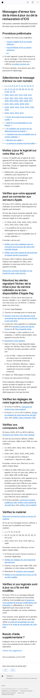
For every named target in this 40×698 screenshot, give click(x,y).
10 (17, 86)
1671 (31, 101)
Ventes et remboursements (9, 693)
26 (14, 89)
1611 (30, 98)
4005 (7, 113)
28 (20, 89)
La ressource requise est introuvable (20, 143)
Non (13, 670)
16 (30, 86)
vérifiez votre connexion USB (24, 418)
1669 (26, 101)
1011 (16, 95)
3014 (22, 107)
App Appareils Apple (23, 329)
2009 (27, 104)
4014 (17, 113)
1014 (25, 95)
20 (5, 89)
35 (29, 89)
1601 (11, 98)
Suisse (3, 685)
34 (26, 89)
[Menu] (37, 2)
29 (23, 89)
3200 (7, 110)
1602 (16, 98)
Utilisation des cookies (8, 694)
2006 (22, 104)
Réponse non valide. (14, 140)
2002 (11, 104)
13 (25, 86)
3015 (27, 107)
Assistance (9, 676)
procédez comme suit (20, 64)
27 (17, 89)
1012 (20, 95)
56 (14, 92)
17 (33, 86)
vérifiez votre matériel (27, 505)
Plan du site (21, 693)
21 (8, 89)
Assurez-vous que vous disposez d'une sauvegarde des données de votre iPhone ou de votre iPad (21, 318)
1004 (11, 95)
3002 (7, 107)
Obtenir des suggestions (12, 651)
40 (8, 92)
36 (32, 89)
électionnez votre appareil (15, 341)
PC (8, 53)
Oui (5, 670)
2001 (7, 104)
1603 (21, 98)
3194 (32, 107)
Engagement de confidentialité (10, 691)
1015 (30, 95)
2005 (17, 104)
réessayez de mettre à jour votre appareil (18, 435)
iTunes (7, 329)
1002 (7, 95)
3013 (17, 107)
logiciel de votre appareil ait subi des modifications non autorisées (19, 602)
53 (11, 92)
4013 (12, 113)
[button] (27, 2)
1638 (7, 101)
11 (19, 86)
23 (11, 89)
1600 (7, 98)
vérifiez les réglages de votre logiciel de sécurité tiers (21, 415)
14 (27, 86)
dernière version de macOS (23, 327)
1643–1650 (13, 101)
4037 (22, 113)
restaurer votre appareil (25, 571)
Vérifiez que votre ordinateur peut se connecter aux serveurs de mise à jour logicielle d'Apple (19, 246)
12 (22, 86)
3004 (12, 107)
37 (5, 92)
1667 (21, 101)
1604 (26, 98)
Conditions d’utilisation (26, 691)
